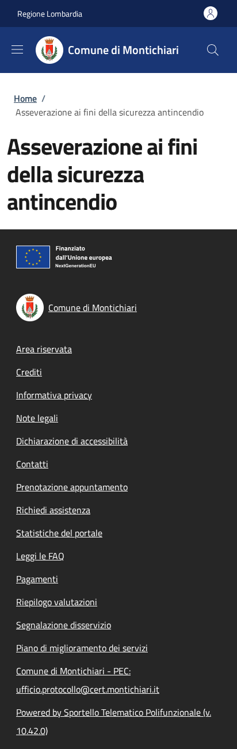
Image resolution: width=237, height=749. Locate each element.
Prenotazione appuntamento (72, 487)
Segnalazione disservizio (63, 625)
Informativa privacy (54, 395)
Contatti (32, 464)
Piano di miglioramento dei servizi (82, 648)
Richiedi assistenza (53, 510)
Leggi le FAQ (40, 556)
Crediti (29, 372)
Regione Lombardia (49, 13)
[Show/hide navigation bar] (17, 49)
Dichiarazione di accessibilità (72, 441)
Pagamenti (37, 579)
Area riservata (44, 349)
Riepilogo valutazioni (56, 602)
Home (25, 98)
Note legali (37, 418)
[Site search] (213, 50)
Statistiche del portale (59, 533)
